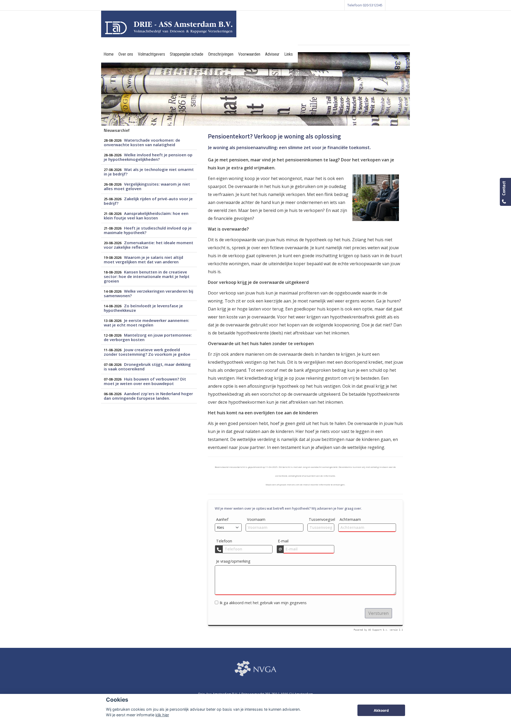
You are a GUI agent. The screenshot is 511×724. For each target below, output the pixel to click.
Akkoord (381, 710)
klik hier (162, 715)
